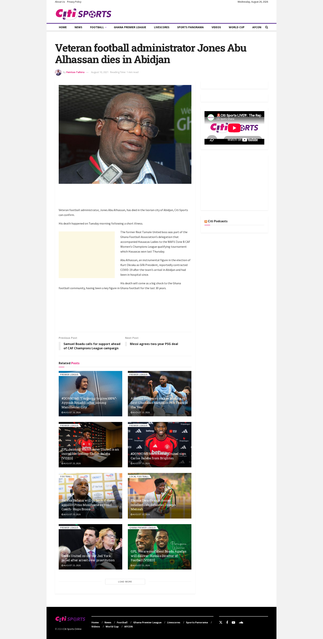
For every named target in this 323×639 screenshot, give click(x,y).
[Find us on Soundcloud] (241, 623)
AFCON (256, 27)
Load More (125, 581)
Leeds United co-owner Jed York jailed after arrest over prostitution (88, 558)
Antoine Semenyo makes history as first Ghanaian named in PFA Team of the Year (159, 402)
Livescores (161, 27)
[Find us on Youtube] (233, 623)
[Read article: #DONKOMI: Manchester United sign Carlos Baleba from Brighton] (159, 444)
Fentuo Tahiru (75, 72)
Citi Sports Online (72, 629)
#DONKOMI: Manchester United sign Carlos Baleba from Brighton (158, 455)
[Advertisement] (127, 197)
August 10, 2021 (99, 72)
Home (63, 27)
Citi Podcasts (217, 221)
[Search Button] (266, 27)
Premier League (69, 374)
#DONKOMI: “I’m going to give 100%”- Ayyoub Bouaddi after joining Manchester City (89, 402)
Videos (216, 27)
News (78, 27)
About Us (60, 1)
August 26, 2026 (72, 412)
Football (97, 27)
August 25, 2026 (141, 412)
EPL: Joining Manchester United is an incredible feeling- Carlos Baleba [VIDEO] (90, 453)
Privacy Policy (74, 1)
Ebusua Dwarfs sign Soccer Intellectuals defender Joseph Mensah (153, 504)
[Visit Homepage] (83, 13)
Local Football (139, 476)
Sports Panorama (190, 27)
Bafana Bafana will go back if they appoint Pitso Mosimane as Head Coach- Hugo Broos (87, 504)
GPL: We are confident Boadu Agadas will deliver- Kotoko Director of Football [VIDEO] (158, 555)
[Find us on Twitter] (220, 622)
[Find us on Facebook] (227, 623)
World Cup (236, 27)
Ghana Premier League (130, 27)
